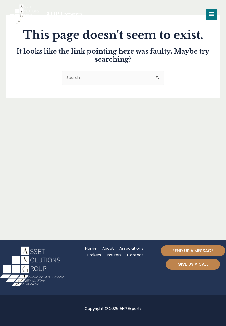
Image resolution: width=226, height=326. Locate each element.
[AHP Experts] (25, 14)
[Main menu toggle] (211, 14)
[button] (193, 250)
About (108, 248)
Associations (131, 248)
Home (91, 248)
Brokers (94, 255)
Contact (135, 255)
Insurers (114, 255)
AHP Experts (64, 14)
